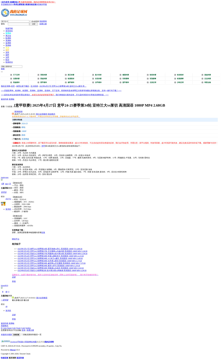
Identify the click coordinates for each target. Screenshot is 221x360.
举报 (14, 281)
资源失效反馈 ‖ (32, 4)
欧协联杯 (179, 75)
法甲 (7, 57)
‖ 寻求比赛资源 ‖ (19, 4)
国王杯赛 (69, 75)
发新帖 (11, 99)
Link (14, 328)
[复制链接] (18, 112)
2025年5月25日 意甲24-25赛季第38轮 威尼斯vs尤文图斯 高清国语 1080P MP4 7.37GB (52, 263)
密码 (3, 24)
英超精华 (15, 82)
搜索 (3, 69)
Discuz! (13, 350)
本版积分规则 (6, 335)
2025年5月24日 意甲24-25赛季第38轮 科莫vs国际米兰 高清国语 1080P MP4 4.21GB (51, 256)
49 (6, 307)
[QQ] (5, 342)
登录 (23, 330)
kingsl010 (4, 286)
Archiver (14, 342)
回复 (43, 232)
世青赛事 (124, 78)
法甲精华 (97, 82)
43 (6, 292)
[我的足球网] (14, 16)
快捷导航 (9, 28)
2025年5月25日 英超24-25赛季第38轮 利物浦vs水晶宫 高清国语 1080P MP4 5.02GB (51, 268)
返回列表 (4, 99)
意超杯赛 (206, 75)
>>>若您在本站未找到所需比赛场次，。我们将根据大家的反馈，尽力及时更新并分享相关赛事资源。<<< (55, 95)
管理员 (3, 192)
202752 (8, 199)
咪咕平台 (15, 239)
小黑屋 (26, 342)
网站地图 (32, 342)
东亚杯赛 (97, 78)
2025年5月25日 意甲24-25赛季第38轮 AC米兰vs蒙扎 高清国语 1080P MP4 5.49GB (50, 258)
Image (9, 328)
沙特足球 (179, 82)
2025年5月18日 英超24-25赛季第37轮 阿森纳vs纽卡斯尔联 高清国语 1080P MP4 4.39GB (52, 254)
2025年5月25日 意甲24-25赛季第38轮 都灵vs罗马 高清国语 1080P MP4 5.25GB (49, 266)
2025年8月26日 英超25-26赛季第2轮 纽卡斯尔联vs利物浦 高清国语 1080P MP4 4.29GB (52, 270)
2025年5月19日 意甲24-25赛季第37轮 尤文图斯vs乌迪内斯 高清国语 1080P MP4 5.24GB (52, 251)
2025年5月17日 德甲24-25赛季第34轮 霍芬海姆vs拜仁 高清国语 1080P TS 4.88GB (50, 249)
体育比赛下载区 (22, 86)
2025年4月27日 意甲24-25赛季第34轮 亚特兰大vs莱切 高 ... (62, 86)
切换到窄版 (42, 4)
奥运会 (8, 36)
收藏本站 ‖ (14, 2)
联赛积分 (9, 62)
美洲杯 (8, 40)
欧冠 (7, 60)
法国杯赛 (15, 78)
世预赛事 (151, 78)
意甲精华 (124, 82)
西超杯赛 (42, 78)
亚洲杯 (8, 43)
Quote (18, 328)
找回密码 (43, 21)
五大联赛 (34, 86)
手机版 (20, 342)
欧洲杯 (8, 38)
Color (5, 328)
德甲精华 (69, 82)
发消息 (8, 209)
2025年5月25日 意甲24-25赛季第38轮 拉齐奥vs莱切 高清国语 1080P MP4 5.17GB (50, 261)
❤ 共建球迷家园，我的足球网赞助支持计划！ (37, 2)
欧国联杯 (69, 78)
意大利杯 (97, 75)
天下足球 (15, 75)
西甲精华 (42, 82)
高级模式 (4, 326)
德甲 (7, 55)
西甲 (7, 50)
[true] (2, 71)
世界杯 (8, 33)
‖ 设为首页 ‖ (5, 2)
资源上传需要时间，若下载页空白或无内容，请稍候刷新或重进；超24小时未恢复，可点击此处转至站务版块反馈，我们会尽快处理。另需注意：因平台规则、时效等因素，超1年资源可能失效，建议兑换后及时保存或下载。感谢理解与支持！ (120, 143)
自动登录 (35, 21)
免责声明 (40, 342)
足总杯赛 (206, 78)
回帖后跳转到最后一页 (32, 335)
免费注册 (43, 24)
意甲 (7, 53)
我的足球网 (5, 86)
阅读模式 (51, 114)
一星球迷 (4, 300)
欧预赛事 (179, 78)
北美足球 (151, 82)
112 (6, 184)
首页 (9, 31)
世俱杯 (8, 45)
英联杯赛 (42, 75)
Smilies (28, 328)
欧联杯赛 (151, 75)
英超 (7, 48)
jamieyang (4, 177)
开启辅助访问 (6, 4)
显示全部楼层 (41, 114)
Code (23, 328)
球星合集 (206, 82)
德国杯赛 (124, 75)
